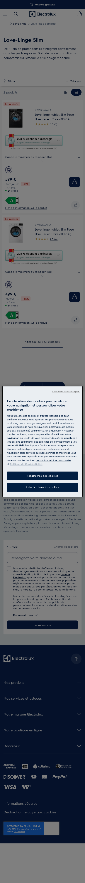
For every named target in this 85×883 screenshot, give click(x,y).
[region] (42, 441)
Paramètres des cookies (42, 475)
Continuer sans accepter (66, 391)
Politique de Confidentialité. (26, 464)
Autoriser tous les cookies (42, 487)
